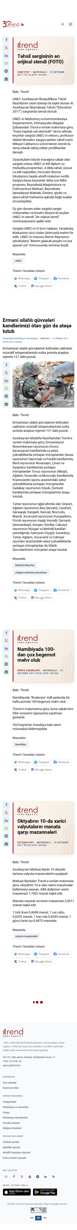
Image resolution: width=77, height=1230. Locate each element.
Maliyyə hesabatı (12, 1128)
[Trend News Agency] (13, 1032)
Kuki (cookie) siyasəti (14, 1157)
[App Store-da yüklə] (17, 1192)
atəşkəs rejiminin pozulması (31, 572)
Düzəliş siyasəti (11, 1123)
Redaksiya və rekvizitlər (15, 1107)
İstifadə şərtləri (11, 1142)
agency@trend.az (11, 1065)
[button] (6, 40)
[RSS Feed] (53, 1177)
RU (45, 1218)
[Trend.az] (13, 24)
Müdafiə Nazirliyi (25, 565)
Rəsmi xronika (10, 1087)
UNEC (18, 260)
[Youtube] (30, 1177)
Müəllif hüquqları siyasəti (16, 1152)
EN (31, 1218)
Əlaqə (6, 1112)
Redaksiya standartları (15, 1117)
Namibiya (20, 744)
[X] (22, 1177)
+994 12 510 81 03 (12, 1061)
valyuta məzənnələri (26, 936)
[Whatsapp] (6, 1177)
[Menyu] (70, 24)
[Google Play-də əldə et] (45, 1192)
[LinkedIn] (45, 1177)
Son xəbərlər (9, 1082)
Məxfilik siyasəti (11, 1147)
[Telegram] (37, 1177)
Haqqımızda (9, 1101)
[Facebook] (14, 1177)
